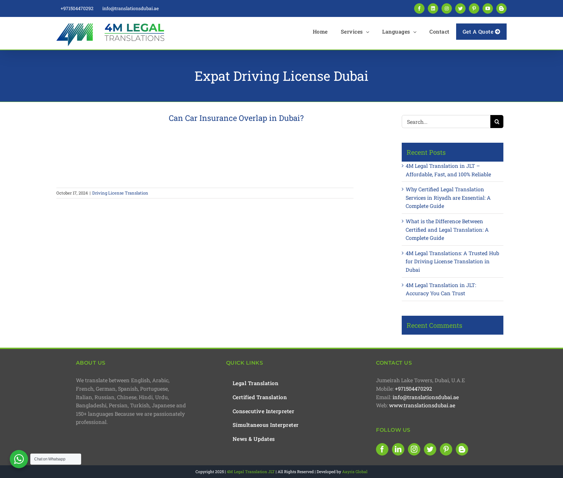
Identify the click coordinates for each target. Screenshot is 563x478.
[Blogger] (462, 449)
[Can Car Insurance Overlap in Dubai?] (108, 146)
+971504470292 (413, 388)
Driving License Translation (120, 193)
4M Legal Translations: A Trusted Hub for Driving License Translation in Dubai (452, 261)
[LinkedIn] (398, 449)
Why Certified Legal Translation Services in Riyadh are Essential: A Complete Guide (448, 197)
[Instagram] (414, 449)
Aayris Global (355, 471)
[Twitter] (430, 449)
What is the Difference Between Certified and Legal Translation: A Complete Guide (447, 229)
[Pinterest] (446, 449)
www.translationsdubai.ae (422, 405)
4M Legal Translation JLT (251, 471)
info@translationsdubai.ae (426, 397)
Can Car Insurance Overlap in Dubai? (236, 118)
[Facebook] (382, 449)
